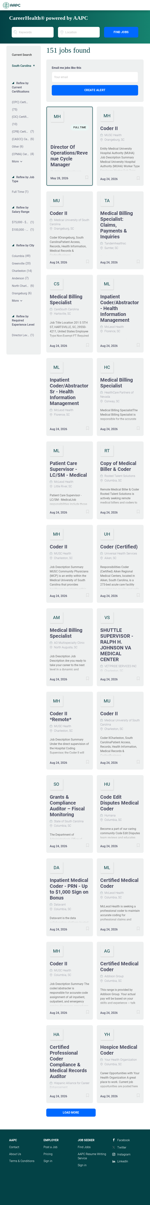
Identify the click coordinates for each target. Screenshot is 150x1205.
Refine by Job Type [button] (23, 179)
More (15, 161)
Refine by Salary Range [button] (20, 209)
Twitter (121, 1147)
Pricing (48, 1154)
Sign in (48, 1161)
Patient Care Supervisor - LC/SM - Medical (68, 469)
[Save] (83, 178)
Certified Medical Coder (119, 883)
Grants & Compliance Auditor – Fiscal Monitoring (67, 806)
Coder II (109, 128)
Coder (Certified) (119, 547)
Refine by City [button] (25, 245)
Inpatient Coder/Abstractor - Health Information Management (119, 308)
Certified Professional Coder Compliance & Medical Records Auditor (68, 1061)
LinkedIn (122, 1161)
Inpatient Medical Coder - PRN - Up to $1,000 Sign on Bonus (69, 889)
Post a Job (50, 1147)
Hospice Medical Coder (118, 1050)
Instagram (123, 1154)
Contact (14, 1147)
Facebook (123, 1140)
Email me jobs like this (66, 68)
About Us (15, 1154)
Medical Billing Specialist (66, 300)
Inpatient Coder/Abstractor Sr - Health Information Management (69, 391)
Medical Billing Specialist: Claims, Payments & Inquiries (116, 225)
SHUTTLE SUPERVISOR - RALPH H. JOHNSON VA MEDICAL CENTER (116, 644)
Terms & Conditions (21, 1161)
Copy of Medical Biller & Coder (118, 466)
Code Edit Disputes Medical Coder (119, 803)
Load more (71, 1112)
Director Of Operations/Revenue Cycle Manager (69, 156)
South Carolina (21, 66)
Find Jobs (121, 32)
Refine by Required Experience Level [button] (23, 321)
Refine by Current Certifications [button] (20, 87)
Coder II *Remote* (60, 716)
